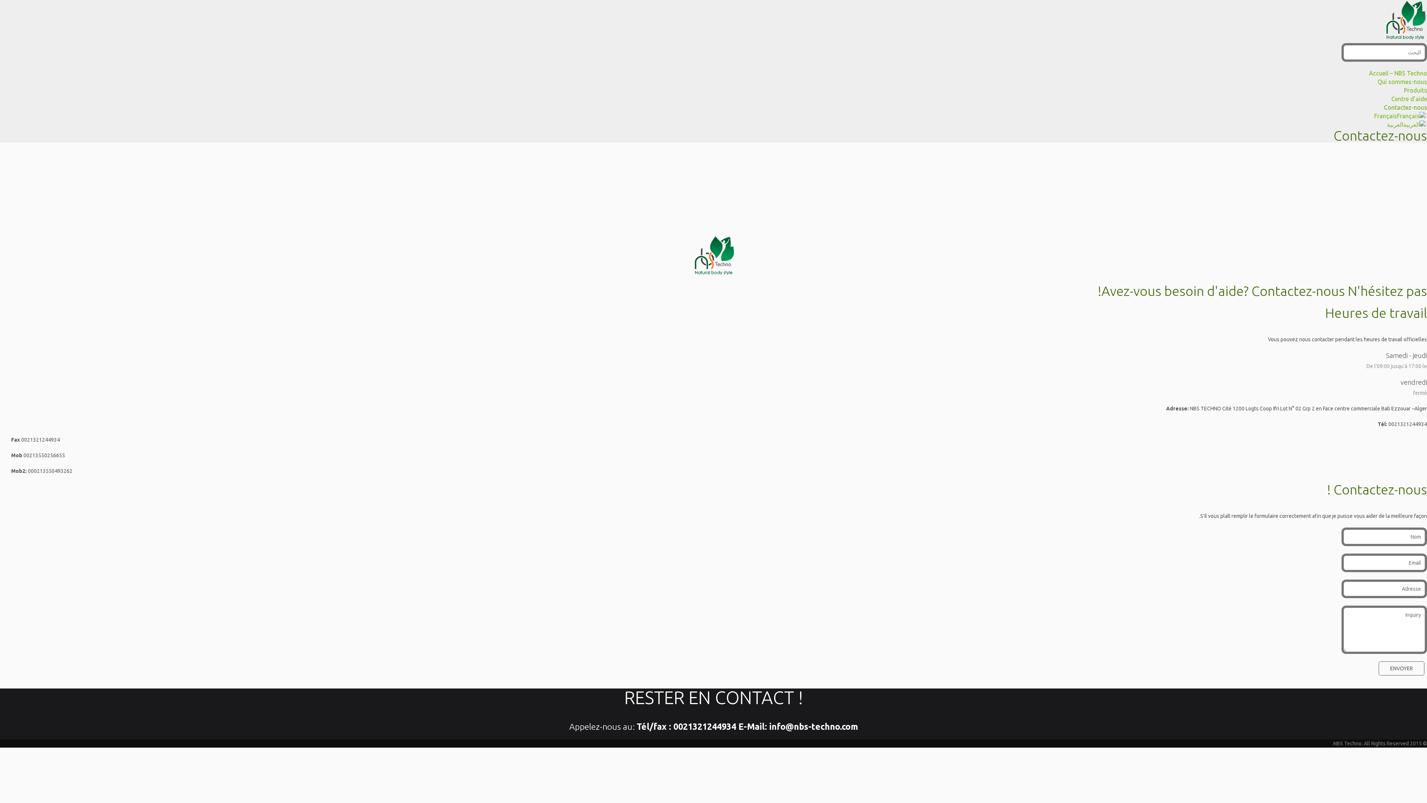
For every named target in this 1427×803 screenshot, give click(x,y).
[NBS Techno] (1405, 39)
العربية (1395, 124)
